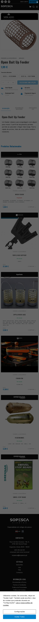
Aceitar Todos (19, 617)
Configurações (19, 612)
